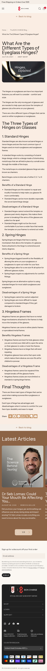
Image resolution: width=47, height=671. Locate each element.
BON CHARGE (12, 668)
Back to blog (25, 16)
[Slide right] (29, 532)
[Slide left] (18, 532)
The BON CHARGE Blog (18, 30)
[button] (3, 8)
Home (4, 30)
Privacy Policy (32, 568)
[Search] (39, 8)
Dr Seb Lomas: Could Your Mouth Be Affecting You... (22, 497)
